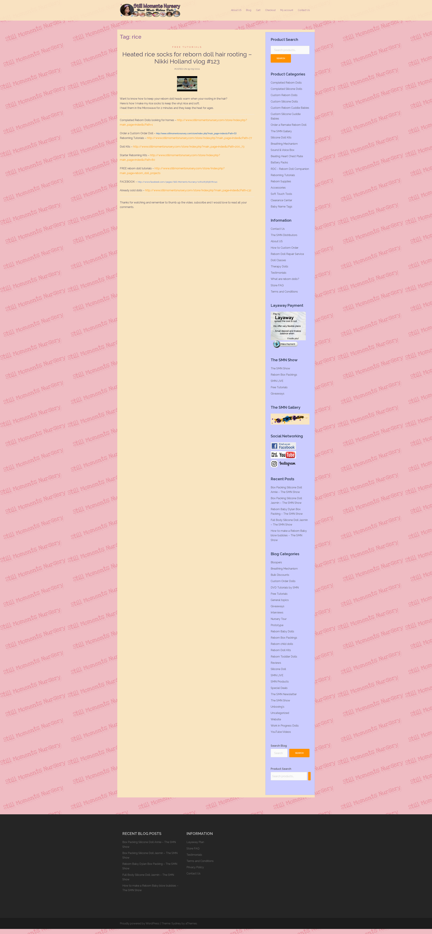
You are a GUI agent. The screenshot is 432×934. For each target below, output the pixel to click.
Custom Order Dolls (283, 581)
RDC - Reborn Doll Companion (290, 168)
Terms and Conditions (284, 291)
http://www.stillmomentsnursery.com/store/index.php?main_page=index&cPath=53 (196, 133)
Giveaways (277, 393)
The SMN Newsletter (284, 694)
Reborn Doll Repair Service (287, 254)
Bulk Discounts (280, 574)
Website (276, 719)
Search (281, 58)
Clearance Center (281, 200)
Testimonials (278, 272)
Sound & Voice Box (282, 150)
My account (286, 10)
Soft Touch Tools (281, 193)
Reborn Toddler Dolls (284, 656)
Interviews (277, 612)
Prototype (277, 625)
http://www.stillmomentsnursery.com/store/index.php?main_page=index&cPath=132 (198, 190)
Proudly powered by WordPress (139, 923)
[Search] (309, 776)
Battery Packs (279, 162)
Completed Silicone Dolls (286, 88)
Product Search (281, 768)
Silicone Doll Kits (281, 137)
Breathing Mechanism (284, 143)
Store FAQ (277, 285)
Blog (248, 10)
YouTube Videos (281, 731)
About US (236, 10)
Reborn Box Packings (284, 374)
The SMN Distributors (284, 235)
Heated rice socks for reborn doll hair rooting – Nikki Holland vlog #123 (187, 58)
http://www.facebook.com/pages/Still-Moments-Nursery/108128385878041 (177, 182)
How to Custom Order (284, 247)
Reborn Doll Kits (281, 650)
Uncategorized (280, 713)
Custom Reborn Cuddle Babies (290, 107)
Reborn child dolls (282, 644)
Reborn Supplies (281, 181)
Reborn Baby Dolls (282, 631)
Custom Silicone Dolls (284, 101)
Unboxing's (277, 706)
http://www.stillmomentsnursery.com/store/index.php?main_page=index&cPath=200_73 (188, 146)
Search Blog (279, 745)
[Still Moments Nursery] (150, 10)
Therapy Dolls (279, 266)
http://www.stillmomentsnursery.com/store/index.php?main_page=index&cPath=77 (199, 138)
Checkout (270, 10)
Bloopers (276, 562)
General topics (280, 600)
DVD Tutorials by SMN (285, 587)
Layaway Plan (195, 842)
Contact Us (304, 10)
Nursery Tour (279, 619)
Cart (258, 10)
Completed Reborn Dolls (286, 82)
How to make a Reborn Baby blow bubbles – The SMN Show (289, 535)
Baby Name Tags (281, 206)
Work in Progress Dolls (285, 725)
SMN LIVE (277, 381)
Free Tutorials (187, 47)
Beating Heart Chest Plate (287, 156)
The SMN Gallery (281, 131)
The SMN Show (280, 368)
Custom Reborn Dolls (284, 95)
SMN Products (280, 681)
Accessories (278, 187)
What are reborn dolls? (285, 279)
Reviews (276, 662)
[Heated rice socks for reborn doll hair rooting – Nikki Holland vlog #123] (187, 83)
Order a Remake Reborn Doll (288, 124)
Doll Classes (278, 260)
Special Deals (279, 688)
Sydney (176, 923)
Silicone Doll (278, 669)
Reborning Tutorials (283, 175)
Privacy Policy (195, 867)
